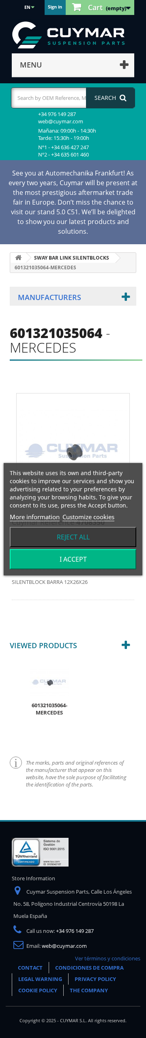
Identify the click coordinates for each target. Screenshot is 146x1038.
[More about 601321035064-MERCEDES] (49, 681)
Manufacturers (49, 297)
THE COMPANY (89, 990)
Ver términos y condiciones (107, 958)
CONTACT (30, 967)
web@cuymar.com (64, 945)
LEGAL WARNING (40, 979)
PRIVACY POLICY (95, 979)
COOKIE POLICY (37, 990)
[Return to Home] (18, 258)
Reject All (73, 537)
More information (35, 517)
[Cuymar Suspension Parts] (72, 35)
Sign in (55, 7)
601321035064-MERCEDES (49, 709)
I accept (73, 559)
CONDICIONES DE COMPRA (89, 967)
